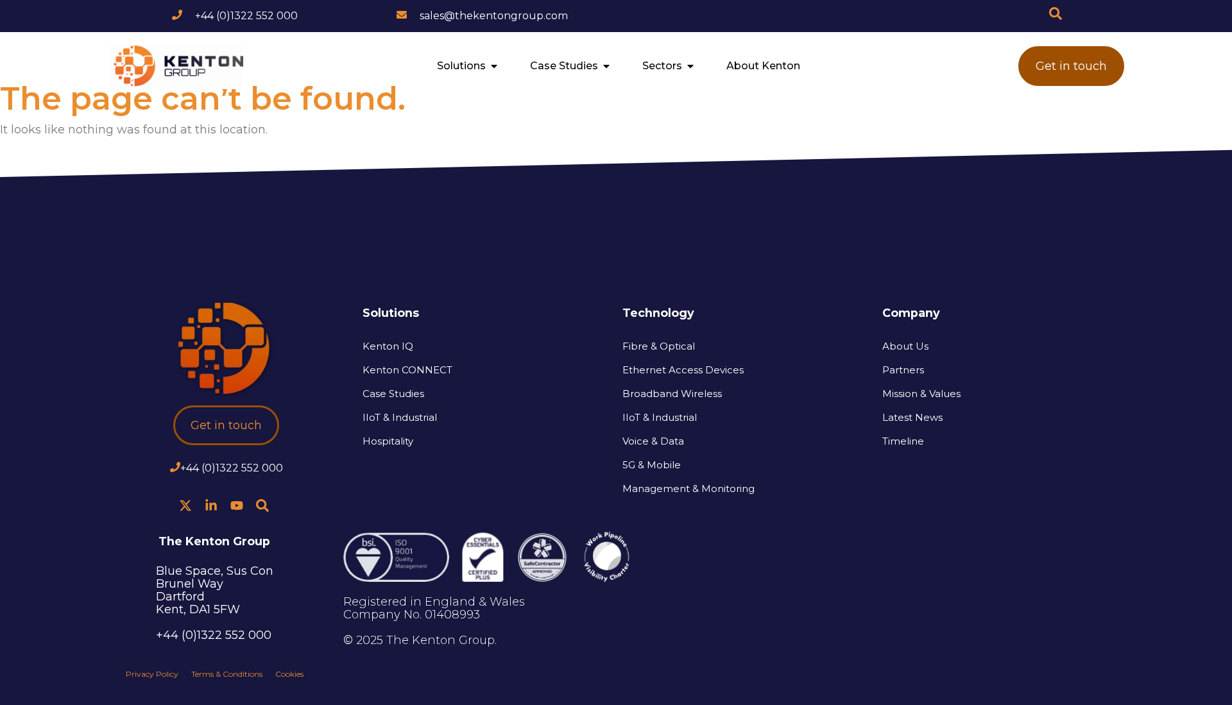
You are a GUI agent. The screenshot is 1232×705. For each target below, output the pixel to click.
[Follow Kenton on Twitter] (185, 505)
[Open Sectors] (690, 66)
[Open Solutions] (494, 66)
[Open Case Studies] (606, 66)
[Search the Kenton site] (1055, 13)
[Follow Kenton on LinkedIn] (211, 505)
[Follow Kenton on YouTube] (236, 505)
